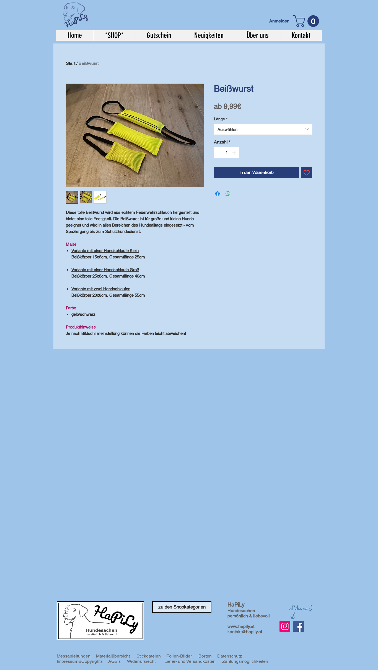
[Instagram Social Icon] (284, 626)
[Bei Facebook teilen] (217, 193)
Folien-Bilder (179, 656)
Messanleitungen (73, 656)
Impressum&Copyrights (80, 661)
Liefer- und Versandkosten (190, 661)
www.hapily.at (240, 626)
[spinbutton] (226, 152)
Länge (220, 119)
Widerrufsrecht (141, 661)
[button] (307, 21)
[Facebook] (298, 626)
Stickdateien (148, 656)
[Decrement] (218, 152)
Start (70, 63)
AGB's (114, 661)
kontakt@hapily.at (244, 631)
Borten (205, 656)
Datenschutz (229, 656)
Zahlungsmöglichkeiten (245, 661)
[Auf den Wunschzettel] (306, 172)
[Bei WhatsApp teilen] (228, 193)
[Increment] (235, 152)
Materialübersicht (113, 656)
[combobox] (263, 129)
